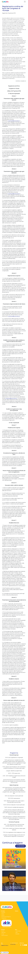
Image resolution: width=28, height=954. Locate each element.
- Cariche (2, 915)
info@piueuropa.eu (4, 945)
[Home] (4, 1)
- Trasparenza (3, 918)
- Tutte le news (18, 931)
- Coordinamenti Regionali (6, 916)
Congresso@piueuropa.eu (14, 193)
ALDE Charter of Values (7, 927)
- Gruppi (2, 933)
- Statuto (2, 913)
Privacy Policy (13, 944)
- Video (16, 932)
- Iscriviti (2, 931)
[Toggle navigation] (25, 1)
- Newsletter (17, 933)
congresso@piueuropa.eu (14, 120)
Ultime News (20, 846)
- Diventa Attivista (4, 935)
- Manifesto (3, 912)
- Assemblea (3, 932)
